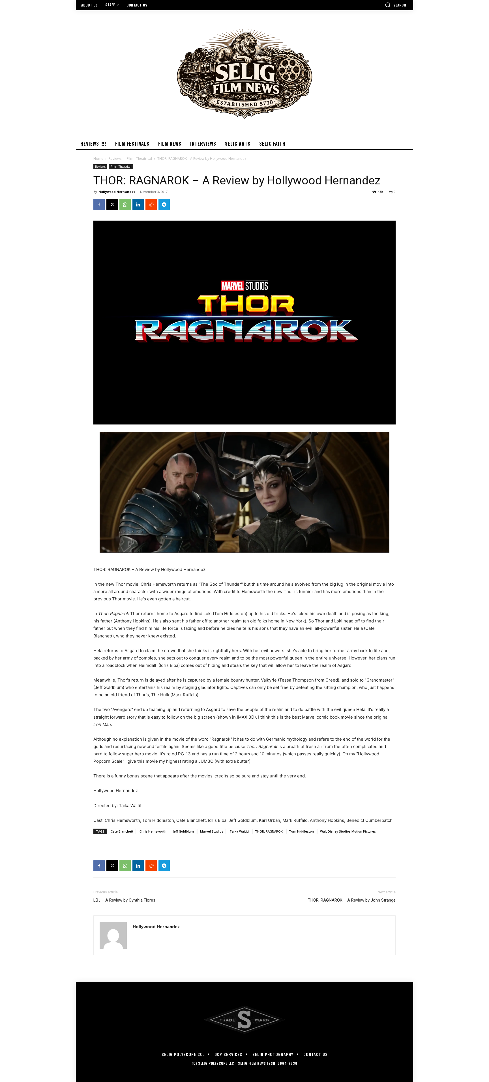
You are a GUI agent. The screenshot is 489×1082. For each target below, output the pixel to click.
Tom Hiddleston (301, 831)
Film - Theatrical (139, 158)
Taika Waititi (239, 831)
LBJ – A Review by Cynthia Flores (124, 900)
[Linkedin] (138, 204)
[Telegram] (164, 204)
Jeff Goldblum (183, 831)
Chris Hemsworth (153, 831)
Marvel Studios (211, 831)
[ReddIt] (151, 204)
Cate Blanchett (122, 831)
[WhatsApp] (125, 204)
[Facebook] (99, 204)
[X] (112, 204)
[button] (395, 5)
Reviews (115, 158)
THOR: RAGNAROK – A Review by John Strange (352, 900)
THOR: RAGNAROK (269, 831)
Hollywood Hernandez (117, 191)
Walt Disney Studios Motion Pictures (348, 831)
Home (98, 158)
